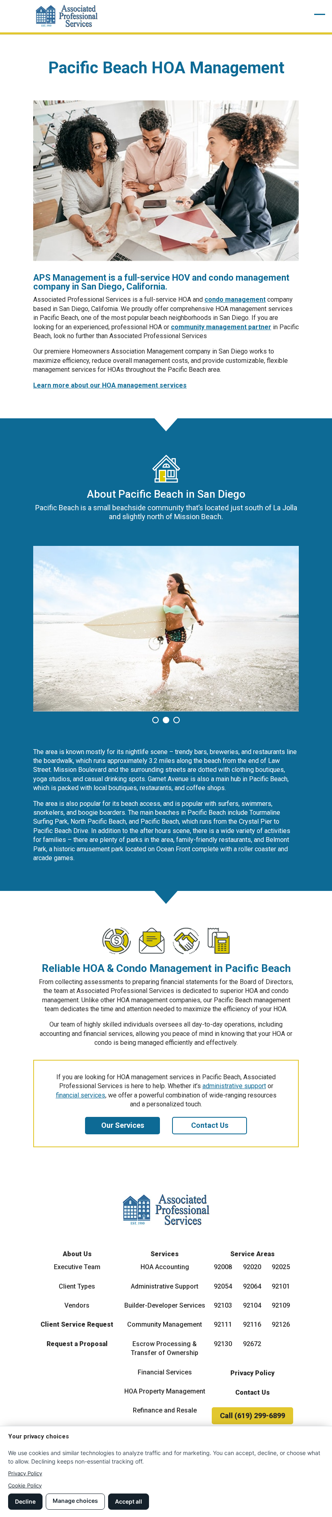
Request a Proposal (77, 1344)
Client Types (77, 1286)
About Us (77, 1254)
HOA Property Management (164, 1391)
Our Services (122, 1125)
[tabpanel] (166, 629)
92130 (223, 1344)
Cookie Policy (25, 1485)
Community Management (164, 1324)
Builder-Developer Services (164, 1305)
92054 (223, 1286)
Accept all (128, 1501)
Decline (25, 1501)
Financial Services (165, 1372)
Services (165, 1254)
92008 (223, 1267)
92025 (281, 1267)
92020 (252, 1267)
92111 (223, 1324)
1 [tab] (156, 720)
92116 (252, 1324)
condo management (235, 299)
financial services (80, 1095)
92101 (281, 1286)
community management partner (221, 327)
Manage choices (75, 1500)
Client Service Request (76, 1324)
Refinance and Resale (165, 1410)
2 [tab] (167, 720)
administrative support (234, 1086)
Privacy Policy (252, 1373)
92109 (281, 1305)
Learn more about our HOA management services (110, 385)
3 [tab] (178, 720)
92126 (281, 1324)
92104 (252, 1305)
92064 (252, 1286)
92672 (252, 1344)
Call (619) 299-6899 (252, 1415)
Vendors (76, 1305)
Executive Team (77, 1267)
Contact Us (209, 1125)
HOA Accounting (164, 1267)
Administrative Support (164, 1286)
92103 (223, 1305)
